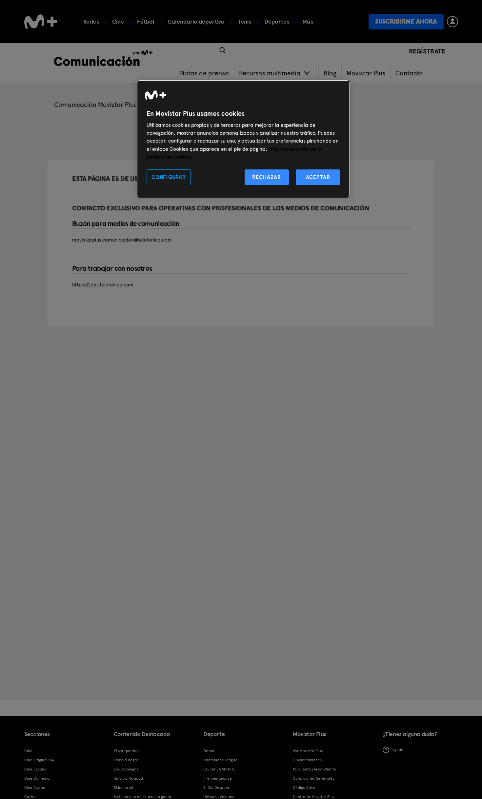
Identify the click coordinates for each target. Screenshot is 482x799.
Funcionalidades (307, 760)
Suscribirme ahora (406, 21)
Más (307, 21)
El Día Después (216, 787)
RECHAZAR (266, 177)
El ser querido (126, 751)
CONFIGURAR (168, 177)
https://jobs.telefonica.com (102, 285)
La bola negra (126, 760)
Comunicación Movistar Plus (95, 104)
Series (91, 21)
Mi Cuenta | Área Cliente (314, 769)
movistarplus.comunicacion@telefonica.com (122, 240)
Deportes (276, 21)
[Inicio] (40, 21)
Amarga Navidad (128, 778)
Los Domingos (126, 769)
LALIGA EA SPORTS (219, 769)
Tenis (244, 21)
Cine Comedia (37, 778)
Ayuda (397, 750)
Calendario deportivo (196, 21)
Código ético (304, 787)
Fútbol (145, 21)
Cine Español (36, 769)
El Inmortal (123, 787)
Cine (118, 21)
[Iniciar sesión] (452, 21)
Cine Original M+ (39, 760)
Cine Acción (34, 787)
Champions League (220, 760)
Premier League (217, 778)
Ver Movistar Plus (308, 751)
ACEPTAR (318, 177)
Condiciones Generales (313, 778)
